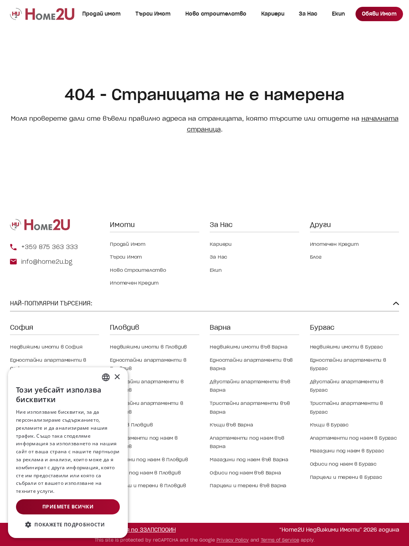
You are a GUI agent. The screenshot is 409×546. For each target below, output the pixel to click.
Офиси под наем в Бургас (343, 464)
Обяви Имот (379, 13)
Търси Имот (153, 13)
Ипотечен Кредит (134, 283)
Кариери (272, 13)
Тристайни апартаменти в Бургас (346, 407)
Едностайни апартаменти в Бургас (348, 364)
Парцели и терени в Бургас (346, 477)
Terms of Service (280, 540)
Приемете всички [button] (67, 506)
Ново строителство (215, 13)
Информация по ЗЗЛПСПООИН (134, 529)
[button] (68, 525)
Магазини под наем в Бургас (347, 451)
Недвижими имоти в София (46, 347)
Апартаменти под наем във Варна (247, 442)
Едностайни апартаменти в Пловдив (148, 364)
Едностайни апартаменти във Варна (251, 364)
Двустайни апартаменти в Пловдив (146, 386)
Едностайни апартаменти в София (48, 364)
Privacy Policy (232, 540)
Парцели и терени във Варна (248, 485)
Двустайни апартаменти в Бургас (346, 386)
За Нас (308, 13)
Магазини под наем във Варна (249, 459)
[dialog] (68, 452)
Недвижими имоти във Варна (248, 347)
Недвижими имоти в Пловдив (148, 347)
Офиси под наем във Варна (245, 473)
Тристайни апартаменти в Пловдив (146, 407)
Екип (338, 13)
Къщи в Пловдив (131, 425)
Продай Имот (127, 244)
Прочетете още (75, 491)
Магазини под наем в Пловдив (149, 459)
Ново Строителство (138, 270)
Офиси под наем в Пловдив (145, 473)
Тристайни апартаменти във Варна (250, 407)
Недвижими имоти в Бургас (346, 347)
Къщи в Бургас (329, 425)
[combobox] (106, 377)
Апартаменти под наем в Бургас (353, 438)
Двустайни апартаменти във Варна (250, 386)
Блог (316, 257)
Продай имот (101, 13)
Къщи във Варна (231, 425)
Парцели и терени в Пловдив (148, 485)
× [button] (117, 377)
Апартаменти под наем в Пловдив (144, 442)
